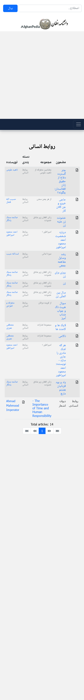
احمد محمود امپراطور (11, 233)
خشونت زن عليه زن (61, 221)
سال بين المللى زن (61, 294)
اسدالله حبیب (12, 254)
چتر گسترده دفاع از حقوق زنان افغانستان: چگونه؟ (60, 181)
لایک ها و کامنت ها (60, 327)
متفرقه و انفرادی (10, 304)
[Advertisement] (42, 75)
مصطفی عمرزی (10, 326)
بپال (10, 8)
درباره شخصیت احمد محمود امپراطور (60, 240)
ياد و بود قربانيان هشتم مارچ (61, 388)
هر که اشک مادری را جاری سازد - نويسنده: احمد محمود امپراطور (61, 360)
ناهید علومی (12, 170)
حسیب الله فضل (11, 200)
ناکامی (62, 336)
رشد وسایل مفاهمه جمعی (62, 260)
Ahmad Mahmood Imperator (12, 405)
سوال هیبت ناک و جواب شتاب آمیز (60, 311)
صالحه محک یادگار (12, 219)
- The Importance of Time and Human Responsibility (41, 408)
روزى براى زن (60, 274)
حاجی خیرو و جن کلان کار (61, 205)
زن (64, 283)
